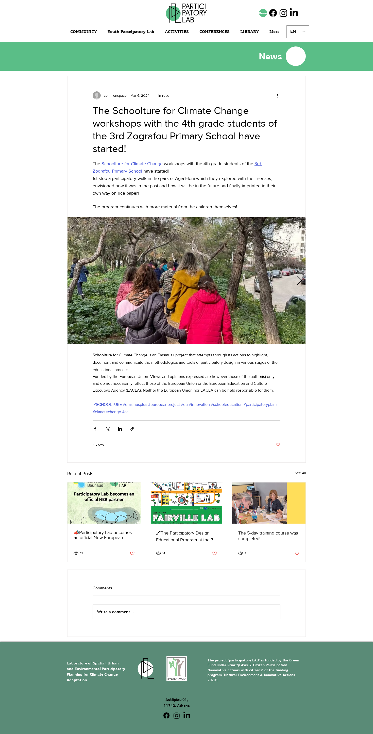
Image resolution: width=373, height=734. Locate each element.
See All (300, 473)
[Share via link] (132, 428)
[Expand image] (186, 280)
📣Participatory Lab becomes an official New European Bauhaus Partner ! (103, 535)
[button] (251, 31)
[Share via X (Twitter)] (107, 428)
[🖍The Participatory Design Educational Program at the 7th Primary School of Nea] (186, 503)
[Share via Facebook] (95, 428)
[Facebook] (273, 13)
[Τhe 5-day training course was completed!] (269, 503)
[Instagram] (283, 13)
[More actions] (277, 95)
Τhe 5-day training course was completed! (268, 535)
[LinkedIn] (294, 13)
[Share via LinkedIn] (119, 428)
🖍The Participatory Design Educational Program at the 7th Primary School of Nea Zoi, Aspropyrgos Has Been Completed (186, 536)
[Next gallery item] (299, 281)
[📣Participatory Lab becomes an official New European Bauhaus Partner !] (104, 503)
